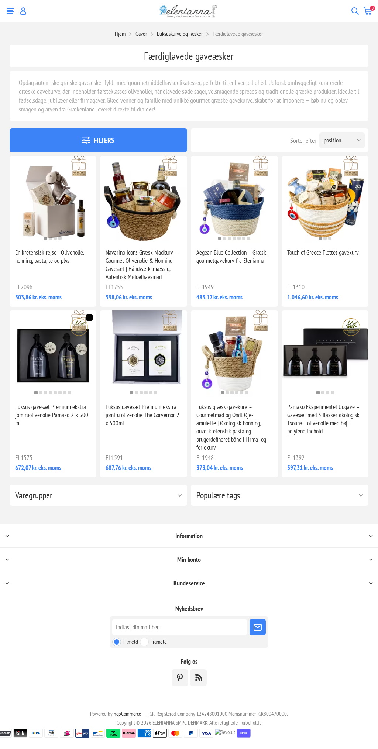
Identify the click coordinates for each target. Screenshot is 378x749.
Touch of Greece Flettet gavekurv (323, 252)
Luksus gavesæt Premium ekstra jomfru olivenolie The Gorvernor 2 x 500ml (142, 415)
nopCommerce (127, 713)
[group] (53, 199)
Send (258, 627)
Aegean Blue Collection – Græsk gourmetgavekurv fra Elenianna (231, 256)
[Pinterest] (180, 677)
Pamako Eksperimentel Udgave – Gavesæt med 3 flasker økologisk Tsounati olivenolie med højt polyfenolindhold (323, 419)
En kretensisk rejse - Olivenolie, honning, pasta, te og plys (49, 256)
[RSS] (198, 677)
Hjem (120, 33)
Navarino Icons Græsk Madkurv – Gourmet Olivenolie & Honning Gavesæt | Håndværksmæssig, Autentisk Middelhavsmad (142, 264)
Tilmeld (130, 641)
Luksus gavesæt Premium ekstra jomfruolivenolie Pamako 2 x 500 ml (51, 415)
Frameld (158, 641)
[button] (45, 238)
